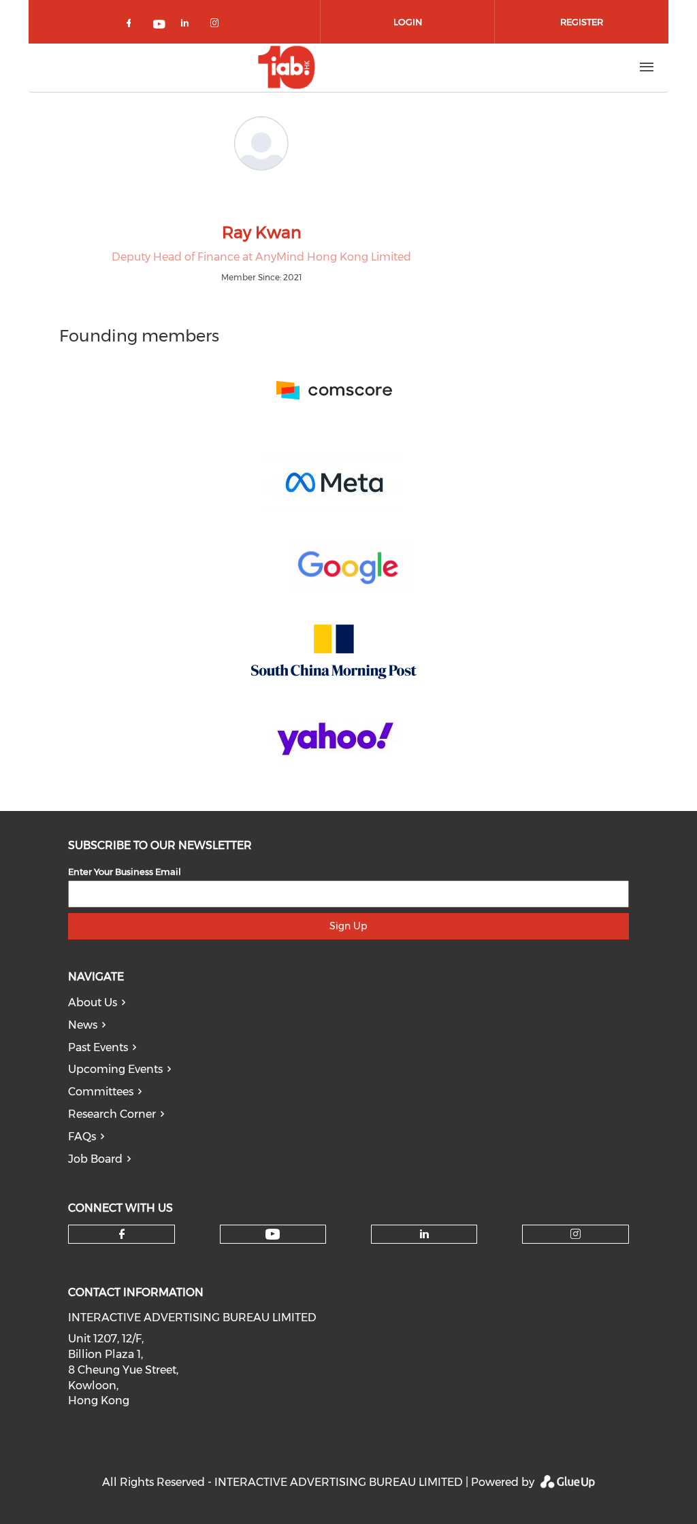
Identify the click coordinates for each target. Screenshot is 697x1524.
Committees (100, 1091)
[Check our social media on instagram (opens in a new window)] (217, 25)
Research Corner (112, 1114)
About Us (92, 1002)
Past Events (98, 1047)
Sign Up (348, 926)
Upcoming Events (115, 1069)
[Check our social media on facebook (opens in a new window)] (131, 25)
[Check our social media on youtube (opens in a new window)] (160, 25)
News (82, 1024)
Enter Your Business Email (124, 871)
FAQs (82, 1136)
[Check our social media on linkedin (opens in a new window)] (188, 25)
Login (407, 21)
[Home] (286, 67)
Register (581, 21)
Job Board (95, 1159)
